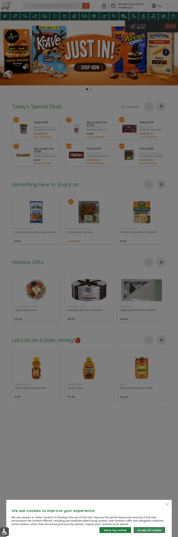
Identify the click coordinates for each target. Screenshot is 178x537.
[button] (4, 531)
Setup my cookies (115, 530)
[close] (167, 504)
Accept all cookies (149, 530)
